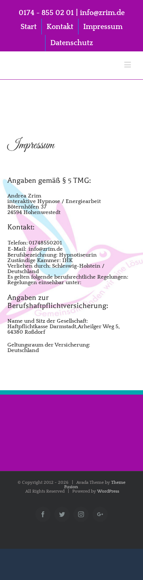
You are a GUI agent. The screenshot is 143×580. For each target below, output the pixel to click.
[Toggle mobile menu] (128, 64)
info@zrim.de (102, 13)
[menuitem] (28, 27)
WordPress (108, 491)
